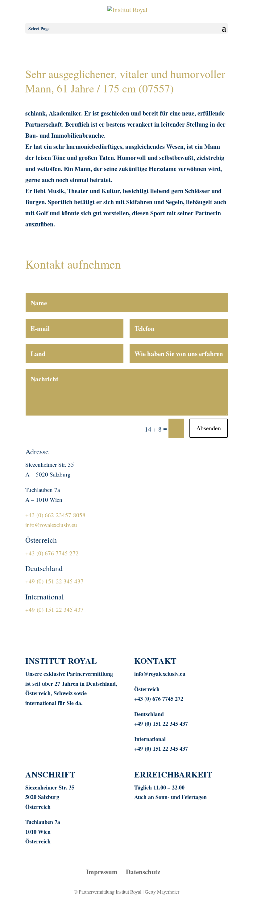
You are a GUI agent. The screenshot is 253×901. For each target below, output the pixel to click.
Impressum (102, 871)
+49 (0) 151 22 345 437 (54, 581)
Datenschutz (143, 871)
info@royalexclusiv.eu (51, 525)
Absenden (208, 428)
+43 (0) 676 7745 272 (52, 553)
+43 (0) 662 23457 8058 (55, 515)
